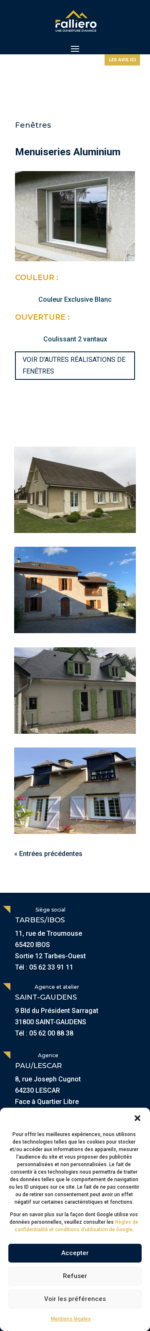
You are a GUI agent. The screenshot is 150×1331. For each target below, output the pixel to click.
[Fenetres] (75, 490)
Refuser (75, 1276)
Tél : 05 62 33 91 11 (44, 967)
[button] (137, 1118)
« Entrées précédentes (48, 854)
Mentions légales (71, 1319)
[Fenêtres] (75, 590)
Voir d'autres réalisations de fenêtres (73, 365)
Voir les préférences (75, 1299)
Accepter (75, 1253)
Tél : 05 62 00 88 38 (44, 1033)
